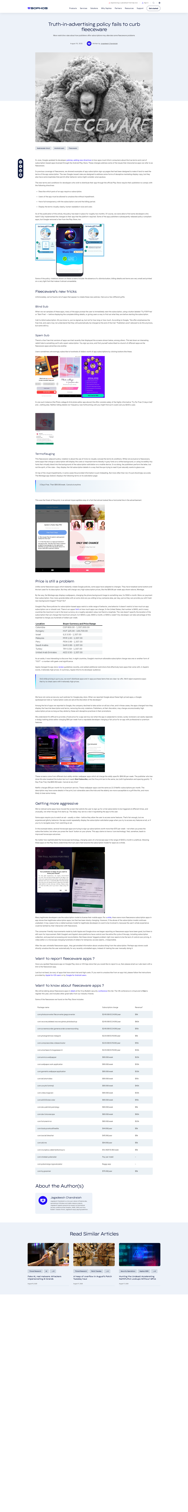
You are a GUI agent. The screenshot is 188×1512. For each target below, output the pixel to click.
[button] (145, 3)
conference (102, 991)
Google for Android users (76, 975)
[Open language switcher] (159, 3)
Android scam (59, 148)
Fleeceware (73, 148)
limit (77, 609)
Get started (153, 8)
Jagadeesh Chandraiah (109, 43)
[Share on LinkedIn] (20, 170)
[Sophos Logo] (38, 8)
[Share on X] (20, 166)
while (109, 917)
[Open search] (153, 3)
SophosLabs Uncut (43, 148)
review (61, 667)
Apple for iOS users (53, 975)
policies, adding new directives (78, 160)
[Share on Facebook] (20, 175)
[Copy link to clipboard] (20, 162)
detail (73, 991)
